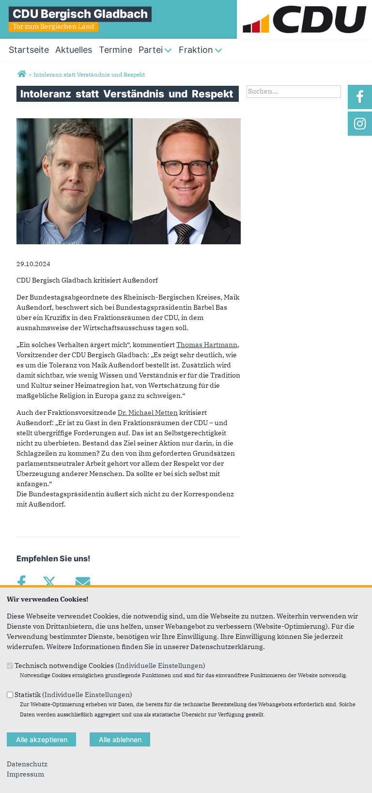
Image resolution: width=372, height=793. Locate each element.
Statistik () (73, 694)
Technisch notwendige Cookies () (110, 665)
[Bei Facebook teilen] (21, 582)
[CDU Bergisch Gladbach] (21, 74)
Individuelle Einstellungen (160, 665)
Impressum (25, 774)
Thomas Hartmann (206, 344)
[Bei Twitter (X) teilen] (49, 582)
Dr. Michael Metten (148, 412)
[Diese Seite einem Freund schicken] (82, 582)
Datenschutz (27, 764)
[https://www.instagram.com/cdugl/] (360, 123)
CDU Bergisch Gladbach (80, 14)
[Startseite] (304, 4)
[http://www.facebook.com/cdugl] (360, 97)
